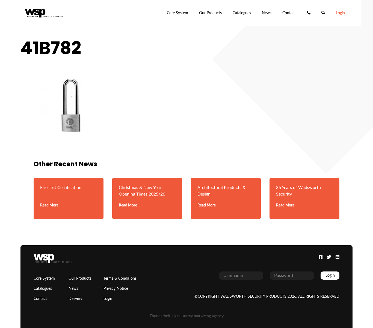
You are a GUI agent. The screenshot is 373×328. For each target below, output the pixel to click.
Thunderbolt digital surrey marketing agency (187, 316)
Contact (289, 13)
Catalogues (242, 13)
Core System (177, 13)
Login (340, 13)
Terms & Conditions (120, 278)
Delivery (75, 299)
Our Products (210, 13)
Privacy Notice (115, 289)
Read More (49, 205)
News (266, 13)
